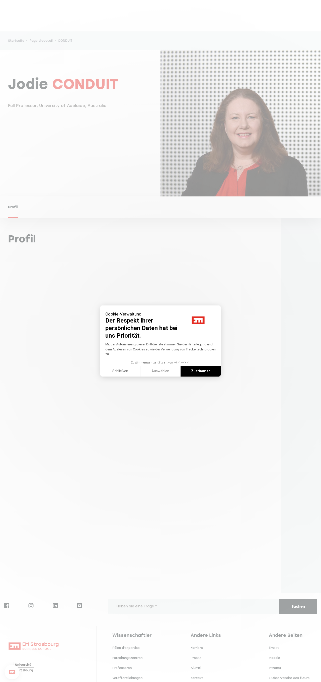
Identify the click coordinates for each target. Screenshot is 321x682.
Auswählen (160, 371)
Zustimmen (200, 371)
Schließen (120, 371)
